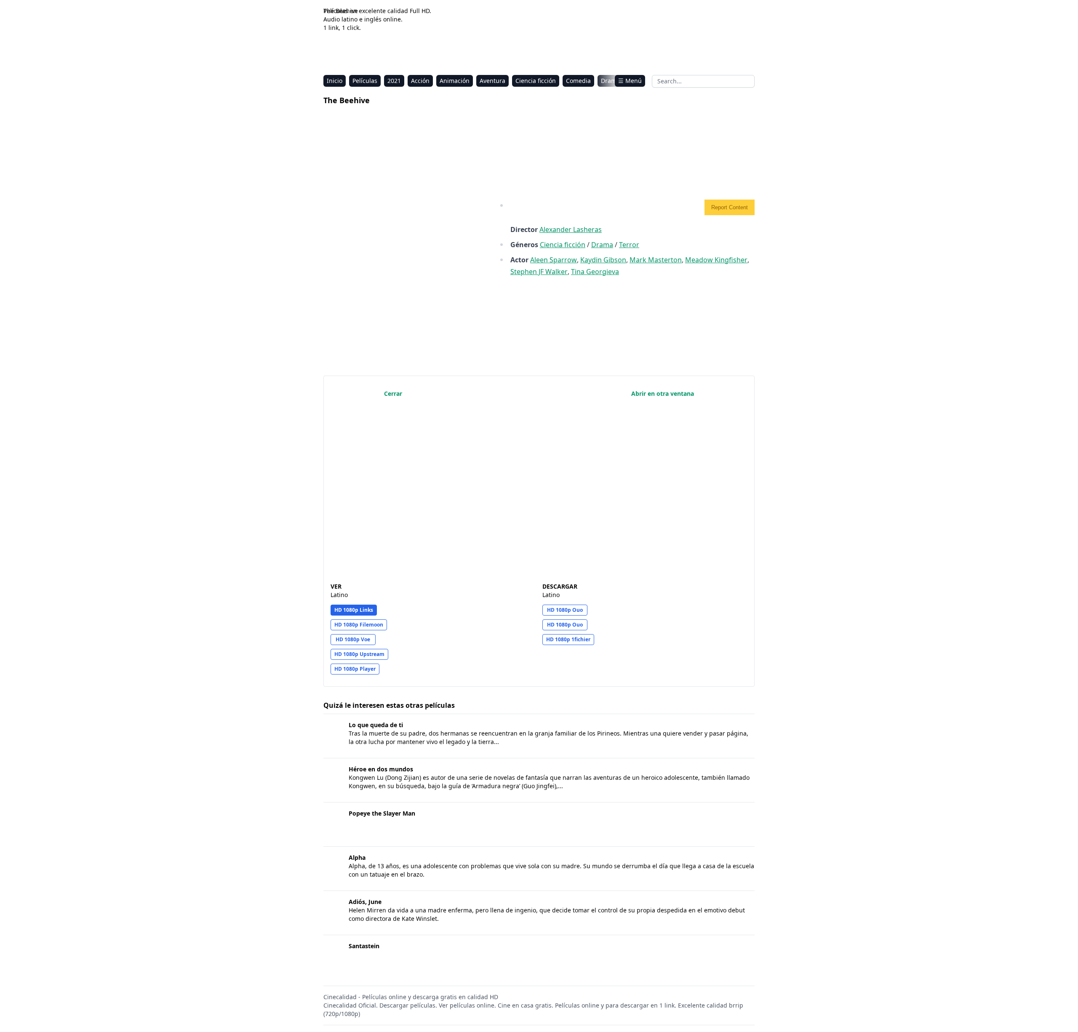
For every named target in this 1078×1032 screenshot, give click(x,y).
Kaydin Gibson (603, 259)
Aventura (492, 81)
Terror (629, 244)
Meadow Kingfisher (716, 259)
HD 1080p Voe (353, 639)
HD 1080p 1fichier (568, 639)
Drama (610, 81)
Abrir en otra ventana (662, 393)
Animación (455, 81)
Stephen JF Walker (539, 271)
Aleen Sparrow (553, 259)
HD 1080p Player (355, 668)
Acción (420, 81)
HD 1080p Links (353, 609)
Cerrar (393, 393)
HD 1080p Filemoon (358, 624)
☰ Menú (630, 81)
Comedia (578, 81)
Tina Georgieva (595, 271)
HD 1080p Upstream (359, 654)
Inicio (334, 81)
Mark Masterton (656, 259)
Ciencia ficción (535, 81)
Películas (364, 81)
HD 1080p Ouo (565, 609)
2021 (394, 81)
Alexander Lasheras (570, 229)
